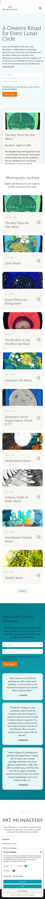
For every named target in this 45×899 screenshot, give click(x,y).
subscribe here (8, 66)
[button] (40, 8)
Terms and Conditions (9, 89)
